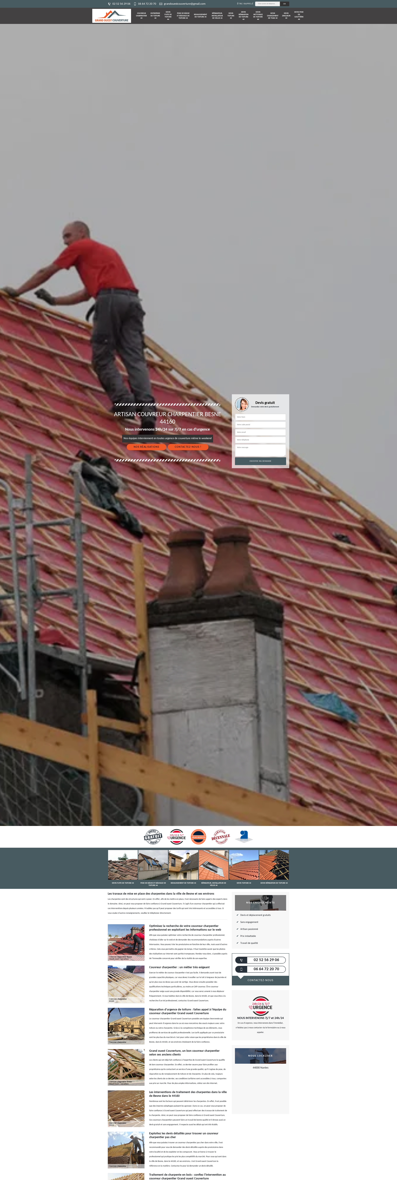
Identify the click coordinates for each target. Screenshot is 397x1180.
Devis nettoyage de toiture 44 (258, 15)
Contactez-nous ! (188, 447)
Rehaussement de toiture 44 (200, 16)
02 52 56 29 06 (121, 3)
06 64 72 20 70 (147, 3)
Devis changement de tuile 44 (272, 15)
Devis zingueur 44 (286, 15)
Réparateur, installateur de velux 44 (217, 15)
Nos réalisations (146, 447)
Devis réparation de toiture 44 (243, 15)
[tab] (198, 472)
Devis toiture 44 (230, 15)
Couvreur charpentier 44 (141, 15)
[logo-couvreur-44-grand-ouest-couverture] (111, 16)
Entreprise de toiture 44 (155, 15)
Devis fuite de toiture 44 (168, 15)
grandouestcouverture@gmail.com (184, 3)
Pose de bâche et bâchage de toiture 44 (183, 15)
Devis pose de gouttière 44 (298, 15)
